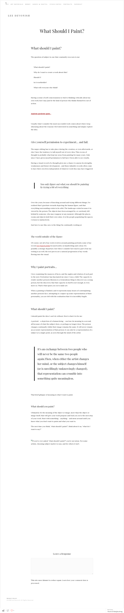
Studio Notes (56, 4)
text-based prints (43, 246)
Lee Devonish (19, 15)
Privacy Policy (12, 598)
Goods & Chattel (40, 4)
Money (28, 4)
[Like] (12, 610)
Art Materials (17, 4)
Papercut (78, 4)
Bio (7, 4)
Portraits (68, 4)
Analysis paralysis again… (41, 114)
